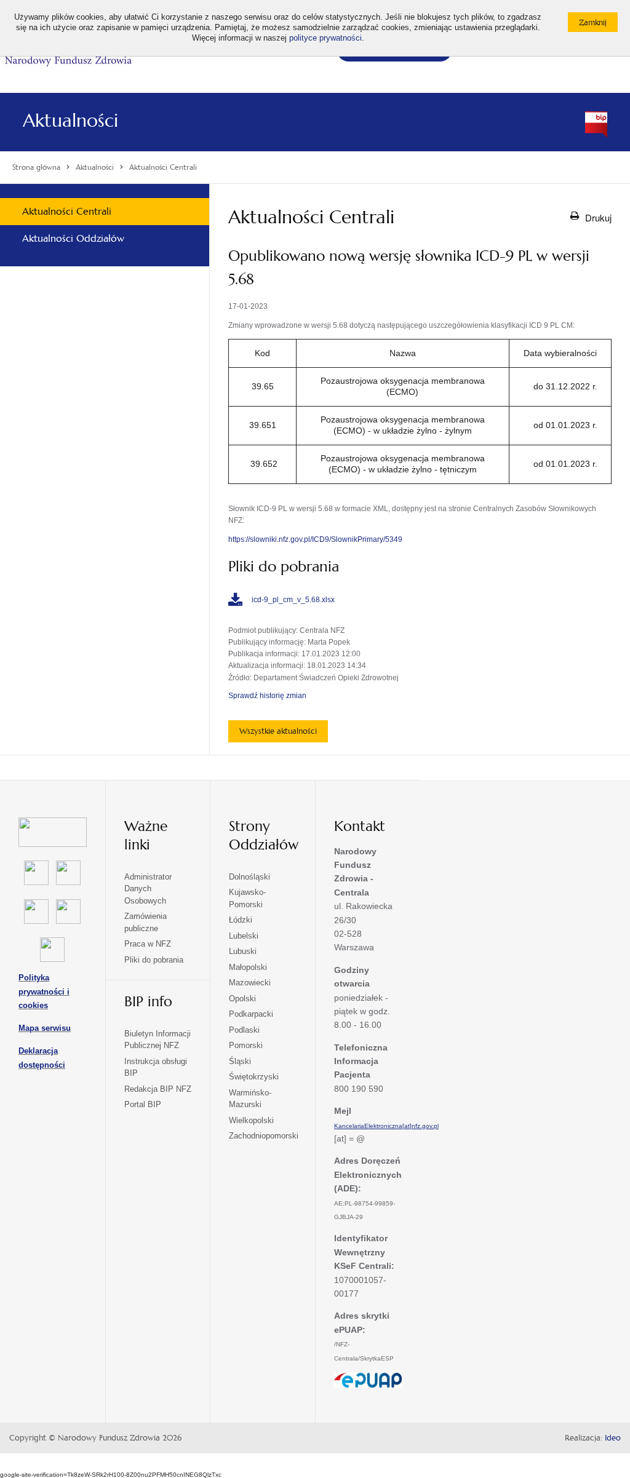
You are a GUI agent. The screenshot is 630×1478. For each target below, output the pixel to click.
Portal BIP (142, 1104)
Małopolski (248, 967)
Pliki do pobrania (153, 959)
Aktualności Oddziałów (73, 238)
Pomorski (246, 1045)
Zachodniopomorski (263, 1135)
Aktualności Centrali (66, 211)
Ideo (613, 1438)
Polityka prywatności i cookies (44, 992)
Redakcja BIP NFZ (157, 1089)
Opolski (242, 998)
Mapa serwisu (44, 1028)
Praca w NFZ (147, 943)
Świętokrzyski (254, 1076)
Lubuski (243, 951)
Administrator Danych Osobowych (148, 888)
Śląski (240, 1061)
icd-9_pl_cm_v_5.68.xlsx (293, 599)
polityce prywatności (325, 38)
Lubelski (243, 935)
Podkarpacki (251, 1014)
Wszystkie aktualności (278, 731)
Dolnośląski (249, 876)
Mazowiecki (250, 982)
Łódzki (240, 919)
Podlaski (244, 1030)
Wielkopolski (251, 1120)
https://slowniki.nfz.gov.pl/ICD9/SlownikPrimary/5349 (315, 539)
